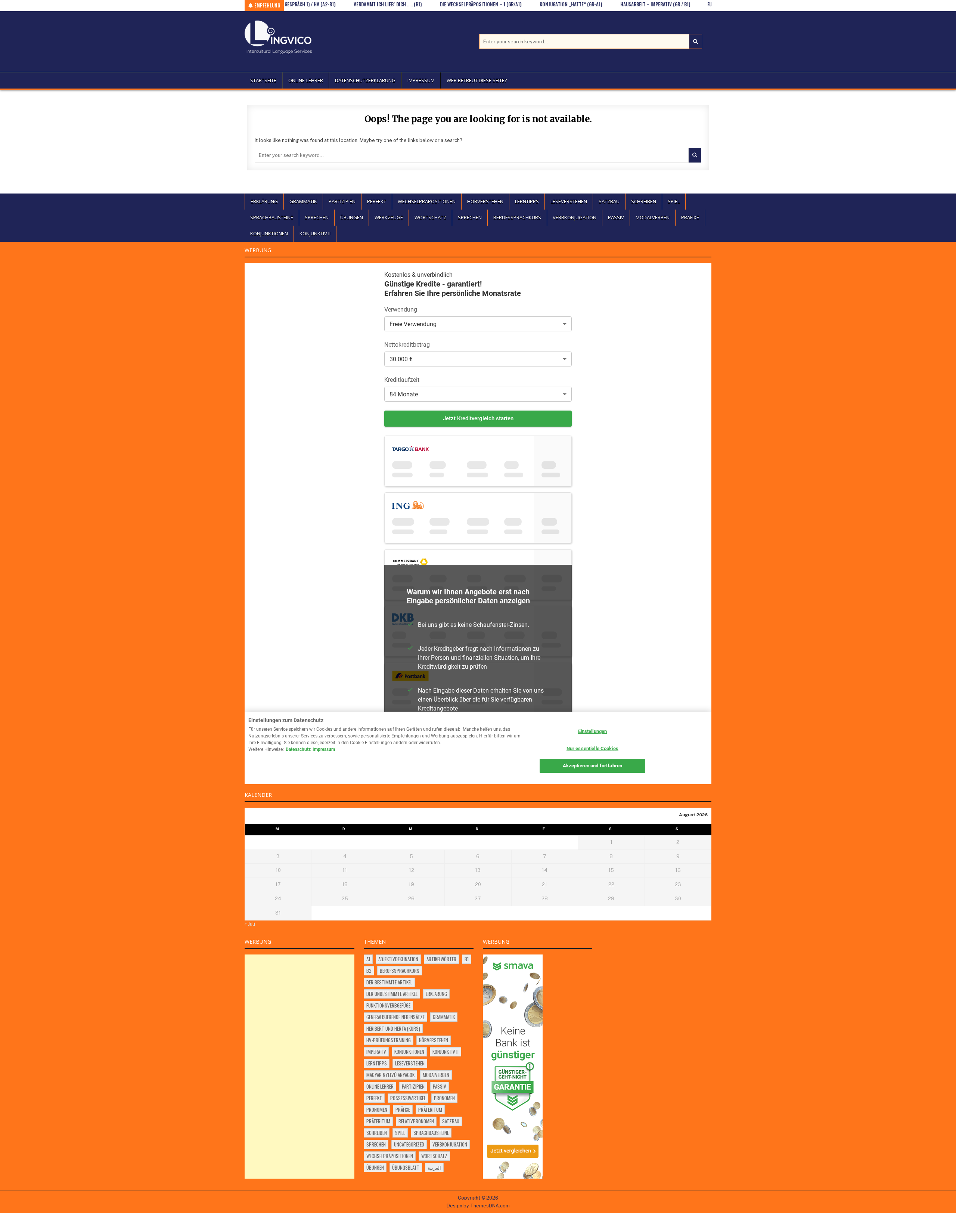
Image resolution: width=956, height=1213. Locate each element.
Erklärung (264, 201)
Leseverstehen (568, 201)
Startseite (263, 80)
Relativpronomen (416, 1121)
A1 (368, 959)
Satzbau (609, 201)
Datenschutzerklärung (365, 80)
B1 (467, 959)
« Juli (250, 924)
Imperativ (376, 1051)
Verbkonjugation (574, 217)
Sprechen (317, 217)
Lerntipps (527, 201)
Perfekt (376, 201)
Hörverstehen (485, 201)
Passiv (616, 217)
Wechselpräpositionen (427, 201)
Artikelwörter (441, 959)
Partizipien (342, 201)
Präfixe (690, 217)
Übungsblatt (405, 1167)
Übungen (351, 217)
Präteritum (430, 1109)
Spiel (674, 201)
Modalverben (653, 217)
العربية (434, 1167)
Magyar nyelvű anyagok (390, 1075)
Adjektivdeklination (398, 959)
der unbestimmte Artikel (392, 993)
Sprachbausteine (271, 217)
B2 (369, 970)
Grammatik (303, 201)
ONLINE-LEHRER (305, 80)
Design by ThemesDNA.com (478, 1206)
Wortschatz (430, 217)
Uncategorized (409, 1144)
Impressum (421, 80)
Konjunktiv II (314, 233)
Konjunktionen (269, 233)
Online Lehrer (380, 1086)
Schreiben (643, 201)
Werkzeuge (389, 217)
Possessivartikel (408, 1098)
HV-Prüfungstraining (388, 1040)
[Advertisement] (299, 1066)
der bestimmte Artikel (389, 982)
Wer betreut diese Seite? (477, 80)
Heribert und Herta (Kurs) (393, 1028)
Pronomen (444, 1098)
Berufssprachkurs (517, 217)
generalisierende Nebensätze (395, 1017)
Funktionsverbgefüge (388, 1005)
